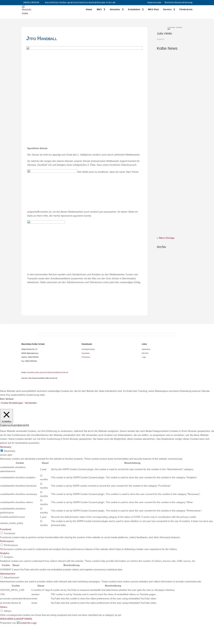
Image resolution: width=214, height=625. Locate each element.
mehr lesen (166, 90)
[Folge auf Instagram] (87, 306)
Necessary (9, 451)
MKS (99, 9)
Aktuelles (115, 9)
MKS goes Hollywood (174, 116)
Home (89, 9)
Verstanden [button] (31, 402)
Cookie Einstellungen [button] (12, 402)
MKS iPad (153, 9)
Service (167, 9)
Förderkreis (186, 9)
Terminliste (86, 353)
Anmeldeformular (88, 349)
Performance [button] (7, 541)
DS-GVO (145, 353)
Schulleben (134, 9)
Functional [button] (5, 529)
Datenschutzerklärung (179, 3)
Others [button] (3, 607)
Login (144, 357)
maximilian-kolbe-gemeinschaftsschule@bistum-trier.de (47, 372)
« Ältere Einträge (166, 238)
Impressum (154, 3)
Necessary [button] (5, 447)
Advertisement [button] (7, 573)
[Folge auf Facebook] (81, 306)
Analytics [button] (4, 553)
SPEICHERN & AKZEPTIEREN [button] (16, 618)
